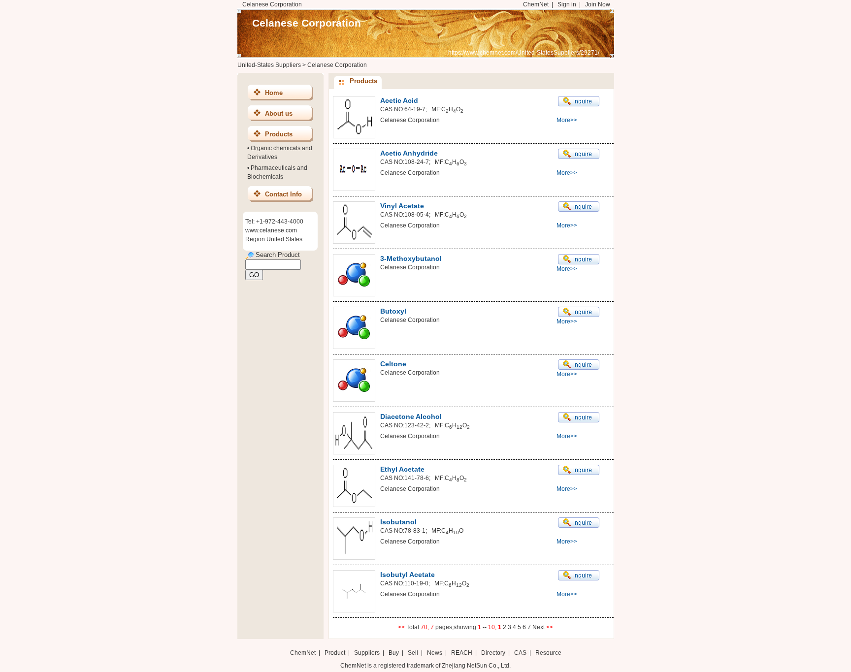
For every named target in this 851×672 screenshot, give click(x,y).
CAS (520, 652)
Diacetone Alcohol (411, 416)
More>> (566, 120)
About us (279, 113)
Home (274, 92)
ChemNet (536, 4)
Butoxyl (393, 311)
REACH (461, 652)
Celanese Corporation (306, 23)
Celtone (393, 364)
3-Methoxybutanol (411, 258)
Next (539, 627)
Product (336, 652)
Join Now (597, 4)
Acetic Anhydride (409, 153)
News (434, 652)
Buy (394, 652)
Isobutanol (398, 522)
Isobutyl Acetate (407, 574)
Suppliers (367, 652)
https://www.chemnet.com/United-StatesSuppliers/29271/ (523, 52)
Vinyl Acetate (402, 206)
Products (279, 134)
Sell (413, 652)
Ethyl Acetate (402, 469)
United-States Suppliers (269, 65)
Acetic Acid (399, 100)
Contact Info (283, 194)
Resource (548, 652)
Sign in (566, 4)
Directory (493, 652)
